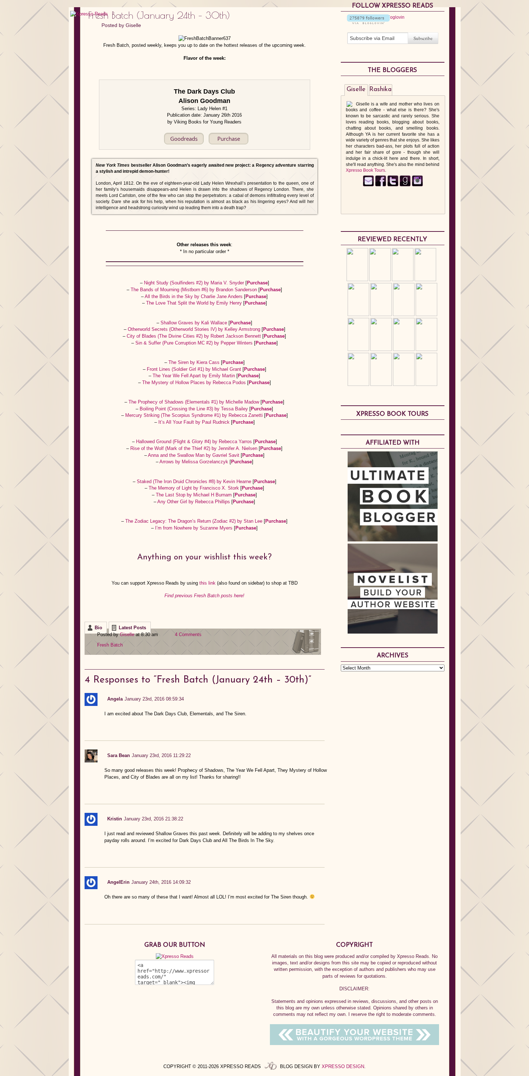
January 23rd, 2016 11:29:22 (161, 755)
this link (208, 583)
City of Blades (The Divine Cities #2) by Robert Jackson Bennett (194, 336)
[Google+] (417, 185)
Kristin (114, 818)
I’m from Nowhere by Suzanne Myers (194, 528)
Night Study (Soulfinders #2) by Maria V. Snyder (194, 282)
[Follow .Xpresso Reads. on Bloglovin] (368, 22)
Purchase (257, 282)
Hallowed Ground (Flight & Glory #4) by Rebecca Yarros (194, 441)
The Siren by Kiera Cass (194, 362)
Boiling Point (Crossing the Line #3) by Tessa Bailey (194, 408)
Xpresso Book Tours (365, 170)
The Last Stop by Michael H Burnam (194, 495)
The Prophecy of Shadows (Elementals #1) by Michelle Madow (194, 402)
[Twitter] (392, 185)
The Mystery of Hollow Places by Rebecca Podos (194, 382)
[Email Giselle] (368, 185)
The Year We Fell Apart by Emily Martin (194, 375)
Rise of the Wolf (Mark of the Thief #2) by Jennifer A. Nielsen (194, 448)
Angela (115, 699)
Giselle (133, 25)
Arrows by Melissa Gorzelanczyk (194, 461)
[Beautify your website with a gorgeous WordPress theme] (354, 1043)
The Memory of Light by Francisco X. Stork (194, 488)
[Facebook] (380, 185)
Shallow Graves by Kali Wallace (194, 322)
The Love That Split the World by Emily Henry (194, 303)
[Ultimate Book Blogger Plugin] (393, 539)
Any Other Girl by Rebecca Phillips (194, 501)
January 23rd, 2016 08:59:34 (154, 699)
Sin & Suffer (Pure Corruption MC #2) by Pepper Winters (194, 343)
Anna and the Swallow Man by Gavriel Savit (194, 455)
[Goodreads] (405, 185)
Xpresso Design (343, 1066)
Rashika (380, 89)
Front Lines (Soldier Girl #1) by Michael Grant (195, 369)
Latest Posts (132, 627)
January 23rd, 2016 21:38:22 (153, 818)
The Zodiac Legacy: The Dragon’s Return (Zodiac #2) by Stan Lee (194, 521)
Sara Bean (118, 755)
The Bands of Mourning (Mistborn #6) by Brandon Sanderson (194, 289)
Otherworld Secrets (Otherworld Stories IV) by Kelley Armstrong (195, 329)
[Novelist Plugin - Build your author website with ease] (393, 632)
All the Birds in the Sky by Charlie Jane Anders (194, 296)
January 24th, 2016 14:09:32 (161, 882)
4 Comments (188, 634)
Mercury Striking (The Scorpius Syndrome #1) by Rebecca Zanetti (194, 415)
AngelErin (118, 882)
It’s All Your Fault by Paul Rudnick (194, 422)
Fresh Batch (110, 645)
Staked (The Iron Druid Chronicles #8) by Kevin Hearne (195, 481)
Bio (98, 627)
